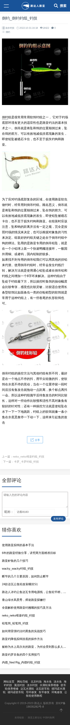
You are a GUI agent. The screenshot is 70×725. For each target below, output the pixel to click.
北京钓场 (36, 681)
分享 (37, 440)
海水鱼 (48, 681)
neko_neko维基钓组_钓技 (28, 456)
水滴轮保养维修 (49, 685)
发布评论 (58, 518)
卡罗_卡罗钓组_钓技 (26, 461)
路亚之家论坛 (35, 717)
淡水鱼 (58, 681)
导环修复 (31, 692)
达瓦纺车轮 (43, 688)
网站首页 (9, 681)
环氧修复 (57, 692)
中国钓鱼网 (48, 717)
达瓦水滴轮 (27, 688)
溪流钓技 (19, 685)
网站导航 (22, 681)
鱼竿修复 (44, 692)
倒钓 (8, 32)
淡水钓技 (9, 28)
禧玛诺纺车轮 (16, 692)
